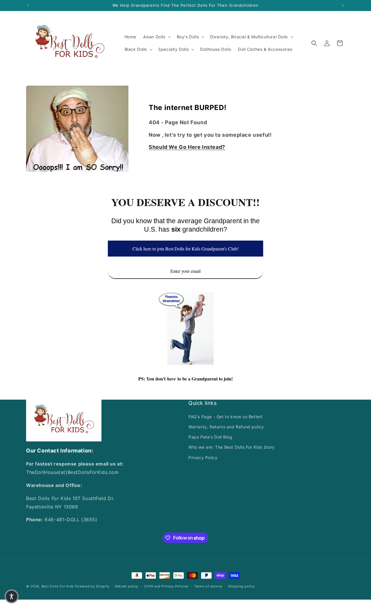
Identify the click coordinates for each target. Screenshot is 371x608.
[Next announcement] (343, 5)
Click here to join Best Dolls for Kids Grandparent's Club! (185, 249)
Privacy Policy (202, 457)
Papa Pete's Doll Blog (210, 436)
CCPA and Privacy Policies (166, 586)
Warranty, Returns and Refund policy (226, 426)
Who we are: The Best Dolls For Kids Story (231, 447)
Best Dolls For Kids (57, 586)
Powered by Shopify (92, 586)
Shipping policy (241, 586)
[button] (156, 37)
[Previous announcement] (28, 5)
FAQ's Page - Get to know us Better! (225, 416)
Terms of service (208, 586)
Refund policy (126, 586)
